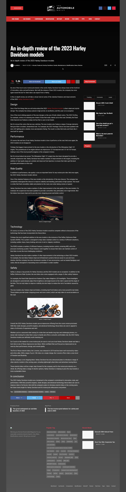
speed (61, 473)
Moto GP (66, 460)
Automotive (73, 435)
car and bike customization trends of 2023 (59, 448)
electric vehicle (51, 457)
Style (75, 473)
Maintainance (62, 65)
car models (50, 451)
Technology (50, 476)
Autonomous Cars (66, 438)
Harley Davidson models (55, 108)
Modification (50, 19)
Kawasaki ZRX (69, 457)
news (46, 391)
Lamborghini (51, 460)
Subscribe (17, 8)
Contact (97, 19)
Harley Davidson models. (26, 99)
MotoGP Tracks (51, 463)
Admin (18, 65)
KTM (76, 457)
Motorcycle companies (54, 467)
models (59, 460)
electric (71, 454)
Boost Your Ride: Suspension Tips (105, 442)
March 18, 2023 (27, 65)
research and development (69, 470)
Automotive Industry (53, 438)
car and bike (51, 444)
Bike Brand (15, 19)
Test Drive (75, 19)
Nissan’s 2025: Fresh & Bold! (104, 103)
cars (57, 451)
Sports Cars (68, 473)
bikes (57, 441)
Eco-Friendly (63, 454)
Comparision (39, 19)
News (90, 19)
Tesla (57, 476)
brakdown (70, 441)
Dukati (55, 454)
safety (55, 473)
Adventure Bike (51, 432)
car (76, 441)
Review (67, 19)
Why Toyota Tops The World (104, 113)
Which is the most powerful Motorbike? (104, 135)
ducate (49, 454)
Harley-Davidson (48, 65)
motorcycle (61, 463)
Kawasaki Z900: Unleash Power (104, 432)
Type (83, 19)
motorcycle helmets (69, 467)
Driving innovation (73, 451)
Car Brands (27, 19)
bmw (63, 441)
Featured (39, 65)
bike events (50, 441)
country (63, 451)
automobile (50, 435)
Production (56, 470)
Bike (75, 438)
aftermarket (61, 432)
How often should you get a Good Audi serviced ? (104, 124)
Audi (68, 432)
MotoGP (59, 19)
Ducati (35, 65)
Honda (55, 65)
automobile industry (21, 391)
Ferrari (61, 457)
